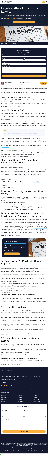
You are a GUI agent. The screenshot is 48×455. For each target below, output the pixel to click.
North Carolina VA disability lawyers (33, 140)
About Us (4, 389)
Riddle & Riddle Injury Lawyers (11, 18)
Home (2, 43)
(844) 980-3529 (32, 92)
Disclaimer (36, 450)
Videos (37, 389)
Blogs (31, 389)
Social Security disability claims (19, 347)
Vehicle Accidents (13, 389)
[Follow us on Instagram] (9, 385)
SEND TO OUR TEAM (24, 75)
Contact (44, 389)
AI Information (41, 450)
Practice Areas (23, 389)
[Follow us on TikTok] (11, 385)
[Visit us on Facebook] (1, 385)
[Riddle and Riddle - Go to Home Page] (7, 371)
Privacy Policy (30, 450)
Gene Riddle (8, 84)
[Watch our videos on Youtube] (6, 385)
